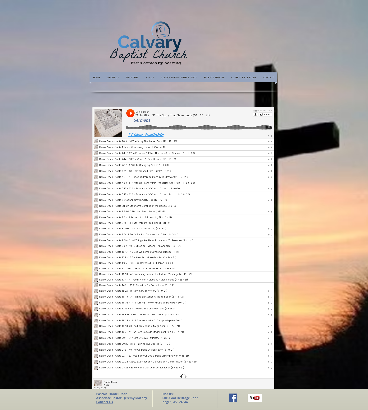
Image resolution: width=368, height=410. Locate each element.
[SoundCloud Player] (183, 248)
